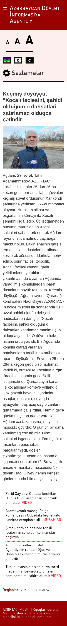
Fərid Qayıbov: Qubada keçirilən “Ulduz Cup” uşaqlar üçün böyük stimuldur (31, 498)
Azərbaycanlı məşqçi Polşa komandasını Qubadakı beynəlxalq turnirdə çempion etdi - (33, 515)
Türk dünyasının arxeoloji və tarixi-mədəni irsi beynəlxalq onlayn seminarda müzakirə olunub (33, 571)
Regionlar (10, 590)
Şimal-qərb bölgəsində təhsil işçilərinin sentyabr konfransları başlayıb (31, 533)
